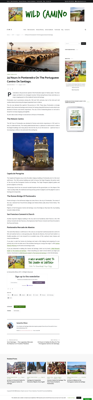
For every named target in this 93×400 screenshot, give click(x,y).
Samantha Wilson (11, 84)
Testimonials (39, 1)
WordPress (49, 391)
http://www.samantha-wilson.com (26, 330)
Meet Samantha (14, 1)
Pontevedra (16, 310)
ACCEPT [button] (78, 397)
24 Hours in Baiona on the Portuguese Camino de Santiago (76, 381)
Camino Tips (50, 377)
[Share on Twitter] (10, 89)
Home (8, 1)
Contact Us (48, 1)
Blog (44, 1)
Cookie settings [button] (71, 397)
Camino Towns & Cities (12, 74)
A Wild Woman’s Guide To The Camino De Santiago (32, 253)
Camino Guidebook (31, 1)
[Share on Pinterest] (12, 89)
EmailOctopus (30, 285)
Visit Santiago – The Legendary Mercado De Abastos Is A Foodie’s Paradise (20, 342)
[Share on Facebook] (8, 89)
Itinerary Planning (22, 1)
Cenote (34, 391)
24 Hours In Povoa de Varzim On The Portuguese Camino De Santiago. (16, 382)
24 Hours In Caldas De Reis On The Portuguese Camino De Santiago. (49, 342)
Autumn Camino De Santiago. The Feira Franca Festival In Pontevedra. (56, 382)
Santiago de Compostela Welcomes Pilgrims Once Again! (36, 381)
